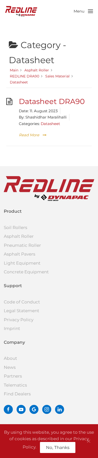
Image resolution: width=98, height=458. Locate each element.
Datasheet (50, 123)
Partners (13, 376)
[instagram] (46, 409)
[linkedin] (59, 409)
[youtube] (21, 409)
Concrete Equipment (26, 271)
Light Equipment (22, 263)
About (10, 358)
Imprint (12, 328)
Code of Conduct (22, 301)
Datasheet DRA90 (52, 101)
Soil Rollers (15, 227)
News (10, 367)
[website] (33, 409)
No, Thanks (57, 447)
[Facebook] (8, 409)
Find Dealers (17, 393)
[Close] (88, 441)
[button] (83, 11)
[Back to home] (21, 11)
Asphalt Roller (19, 236)
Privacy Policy (18, 319)
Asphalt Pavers (19, 254)
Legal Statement (21, 310)
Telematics (15, 385)
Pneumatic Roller (22, 245)
